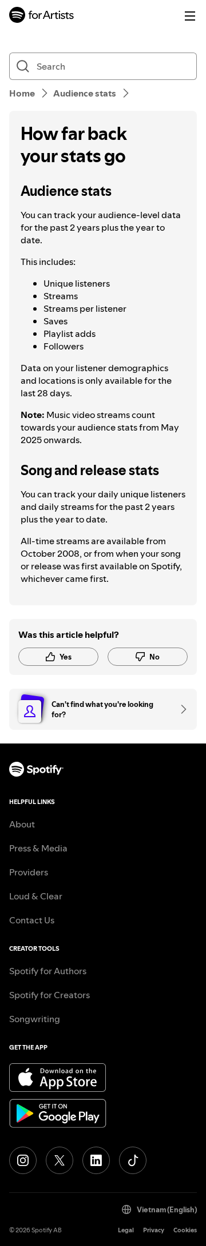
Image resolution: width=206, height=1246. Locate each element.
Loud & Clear (35, 896)
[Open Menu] (190, 16)
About (22, 824)
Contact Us (31, 920)
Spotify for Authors (47, 970)
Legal (126, 1230)
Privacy (153, 1230)
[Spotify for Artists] (41, 16)
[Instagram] (23, 1160)
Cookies (185, 1230)
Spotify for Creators (49, 994)
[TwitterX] (59, 1160)
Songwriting (34, 1018)
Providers (28, 872)
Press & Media (38, 848)
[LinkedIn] (96, 1160)
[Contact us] (180, 709)
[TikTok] (132, 1160)
